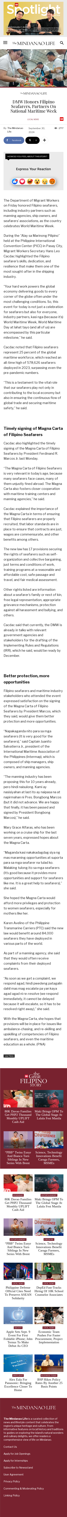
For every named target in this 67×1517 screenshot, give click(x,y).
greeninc (49, 1239)
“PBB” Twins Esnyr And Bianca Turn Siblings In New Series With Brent (18, 1158)
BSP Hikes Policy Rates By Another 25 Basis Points (49, 1383)
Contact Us (10, 1446)
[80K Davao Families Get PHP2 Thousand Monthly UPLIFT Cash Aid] (18, 1098)
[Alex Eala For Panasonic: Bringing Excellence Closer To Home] (18, 1363)
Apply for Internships (16, 1460)
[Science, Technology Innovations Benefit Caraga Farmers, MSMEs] (49, 1140)
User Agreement (14, 1474)
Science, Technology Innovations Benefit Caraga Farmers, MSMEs (48, 1158)
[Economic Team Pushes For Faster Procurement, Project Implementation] (49, 1315)
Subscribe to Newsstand (18, 1467)
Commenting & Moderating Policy (24, 1488)
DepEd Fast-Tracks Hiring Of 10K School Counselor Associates (48, 1291)
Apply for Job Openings (17, 1453)
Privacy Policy (12, 1481)
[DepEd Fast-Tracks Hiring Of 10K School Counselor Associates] (49, 1271)
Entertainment (49, 1195)
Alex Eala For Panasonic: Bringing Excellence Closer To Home (18, 1385)
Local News (33, 119)
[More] (44, 140)
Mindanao (18, 1195)
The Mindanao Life (15, 130)
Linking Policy (12, 1495)
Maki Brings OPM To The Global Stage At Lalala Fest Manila (49, 1115)
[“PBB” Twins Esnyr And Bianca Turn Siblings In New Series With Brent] (18, 1140)
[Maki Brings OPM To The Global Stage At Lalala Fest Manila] (49, 1098)
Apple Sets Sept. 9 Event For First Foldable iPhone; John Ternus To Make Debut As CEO (18, 1339)
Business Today (49, 1375)
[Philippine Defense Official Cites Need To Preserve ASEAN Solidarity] (18, 1271)
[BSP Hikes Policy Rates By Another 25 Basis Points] (49, 1363)
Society (18, 1328)
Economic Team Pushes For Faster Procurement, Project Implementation (49, 1337)
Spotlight (18, 1375)
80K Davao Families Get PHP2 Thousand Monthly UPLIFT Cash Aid (18, 1117)
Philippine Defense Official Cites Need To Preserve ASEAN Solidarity (18, 1293)
